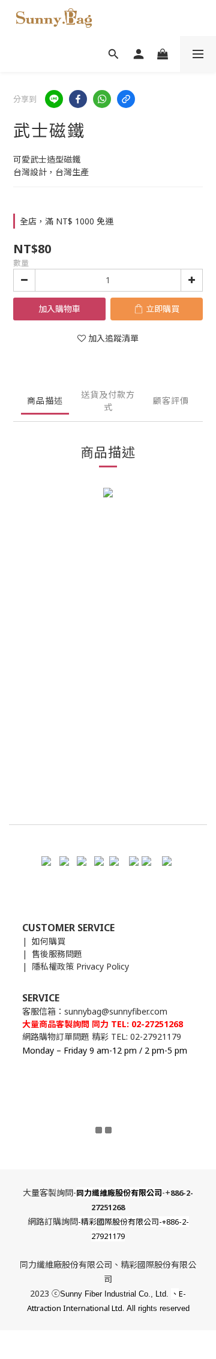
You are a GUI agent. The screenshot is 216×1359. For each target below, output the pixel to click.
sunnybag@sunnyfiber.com (115, 1011)
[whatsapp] (102, 99)
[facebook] (78, 99)
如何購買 (48, 941)
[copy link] (126, 99)
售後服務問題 (57, 953)
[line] (54, 99)
